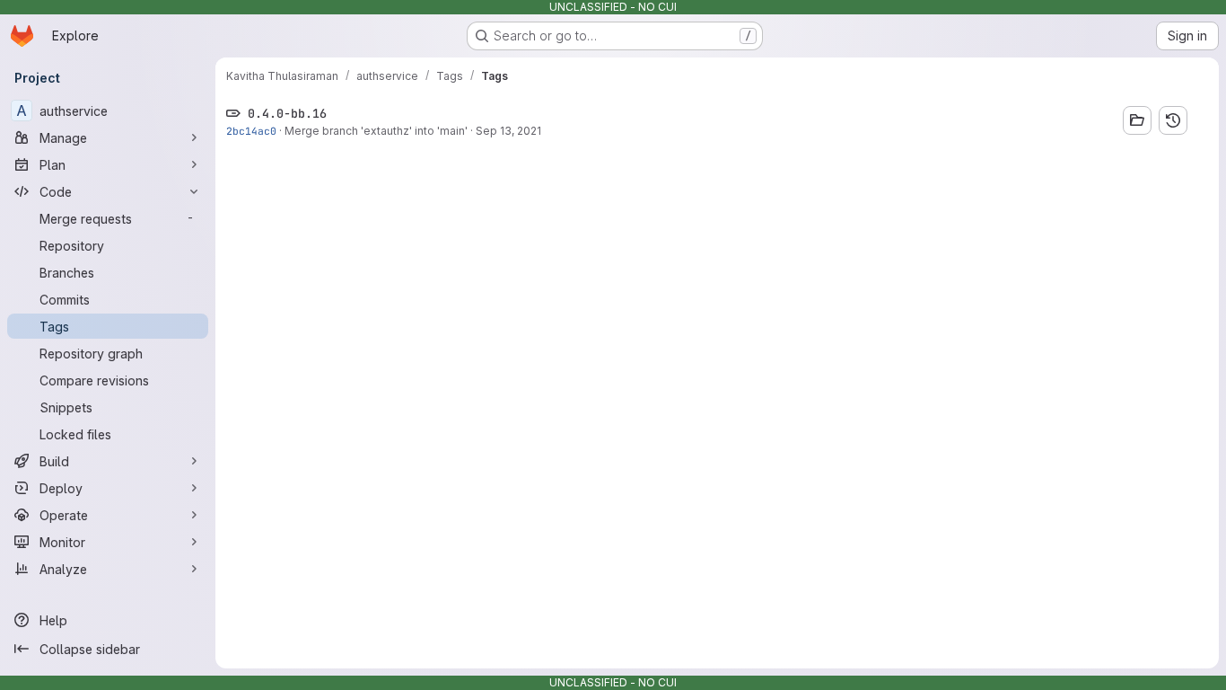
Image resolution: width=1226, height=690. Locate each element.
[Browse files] (1137, 120)
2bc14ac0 (251, 130)
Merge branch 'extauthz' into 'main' (376, 130)
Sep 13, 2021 (508, 130)
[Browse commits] (1173, 120)
